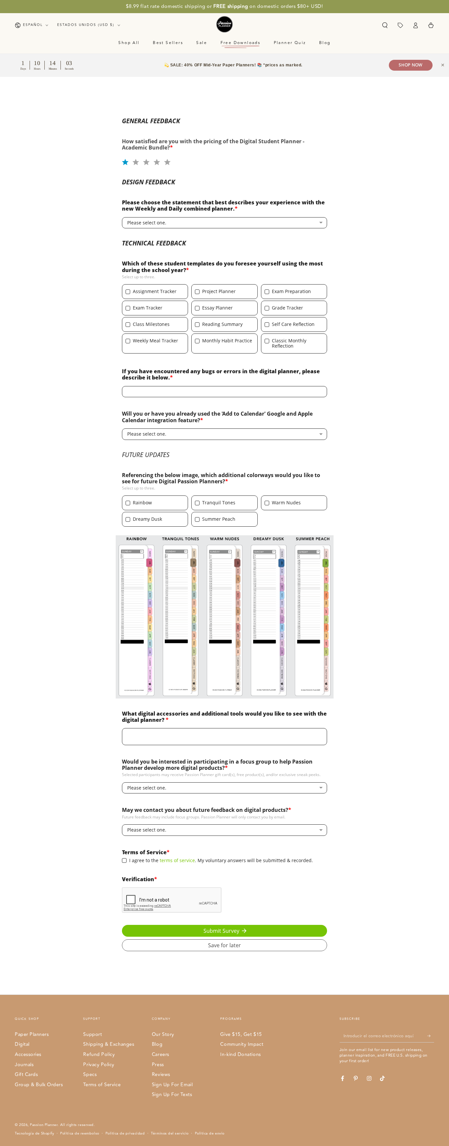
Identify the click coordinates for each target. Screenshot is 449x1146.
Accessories (28, 1054)
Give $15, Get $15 (241, 1034)
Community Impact (241, 1044)
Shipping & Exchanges (108, 1044)
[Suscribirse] (430, 1036)
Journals (24, 1064)
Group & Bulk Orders (39, 1085)
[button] (384, 25)
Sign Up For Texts (172, 1094)
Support (92, 1034)
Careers (160, 1054)
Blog (157, 1044)
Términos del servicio (169, 1133)
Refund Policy (99, 1054)
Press (158, 1064)
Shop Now (411, 65)
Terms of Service (102, 1085)
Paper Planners (32, 1034)
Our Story (163, 1034)
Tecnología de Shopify (34, 1133)
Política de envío (210, 1133)
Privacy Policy (98, 1064)
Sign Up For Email (172, 1085)
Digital (22, 1044)
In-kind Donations (240, 1054)
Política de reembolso (79, 1133)
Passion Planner (44, 1125)
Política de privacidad (125, 1133)
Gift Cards (26, 1074)
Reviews (161, 1074)
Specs (90, 1074)
